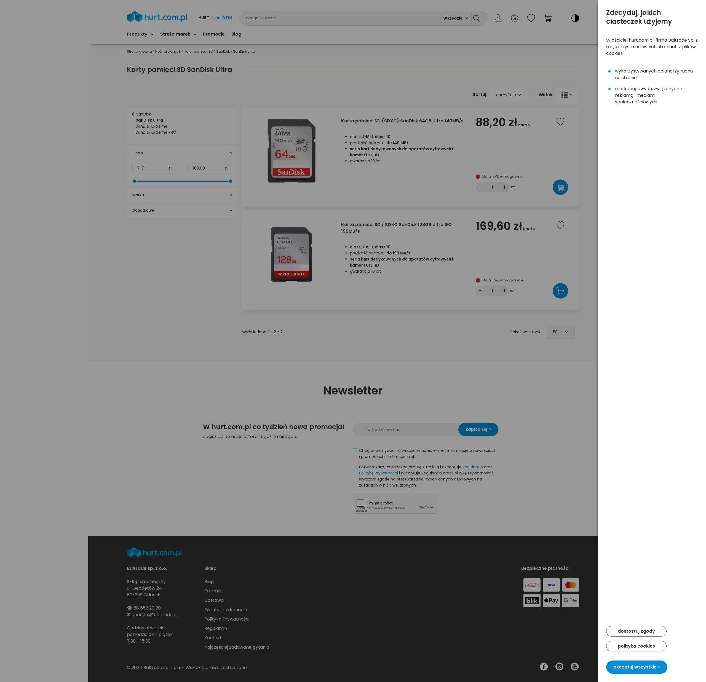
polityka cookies (636, 646)
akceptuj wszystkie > (636, 667)
